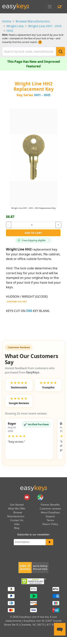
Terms (50, 520)
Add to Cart (33, 233)
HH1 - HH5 (42, 95)
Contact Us (16, 520)
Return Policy (50, 524)
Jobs (17, 524)
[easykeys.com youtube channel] (27, 497)
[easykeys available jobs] (33, 567)
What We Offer (16, 508)
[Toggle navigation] (49, 6)
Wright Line (15, 26)
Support (50, 516)
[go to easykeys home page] (33, 487)
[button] (29, 438)
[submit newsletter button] (49, 542)
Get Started (17, 504)
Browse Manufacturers (33, 21)
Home (6, 21)
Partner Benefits (50, 504)
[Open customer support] (60, 629)
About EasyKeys (50, 512)
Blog (16, 527)
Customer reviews (50, 508)
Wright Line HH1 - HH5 (45, 26)
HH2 (10, 31)
